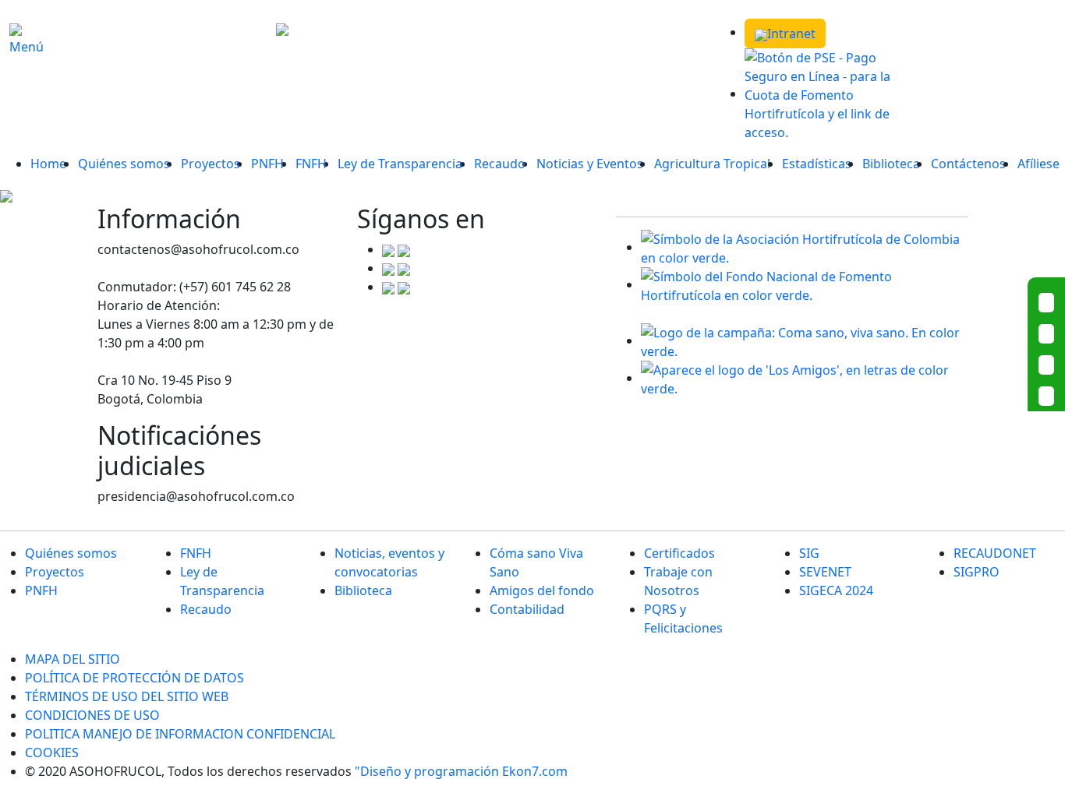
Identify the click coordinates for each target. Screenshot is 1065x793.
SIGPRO (977, 571)
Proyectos (210, 163)
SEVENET (825, 571)
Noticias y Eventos (589, 163)
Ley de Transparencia (400, 163)
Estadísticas (816, 163)
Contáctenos (968, 163)
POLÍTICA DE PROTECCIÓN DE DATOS (134, 677)
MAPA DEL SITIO (72, 659)
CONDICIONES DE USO (92, 715)
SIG (809, 553)
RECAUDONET (995, 553)
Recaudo (499, 163)
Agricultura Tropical (712, 163)
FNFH (311, 163)
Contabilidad (527, 609)
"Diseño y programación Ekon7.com (461, 771)
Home (48, 163)
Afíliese (1038, 163)
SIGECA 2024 (836, 590)
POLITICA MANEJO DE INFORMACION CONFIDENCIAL (180, 733)
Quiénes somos (124, 163)
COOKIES (52, 752)
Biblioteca (891, 163)
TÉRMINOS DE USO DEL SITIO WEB (126, 696)
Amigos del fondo (542, 590)
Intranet (791, 33)
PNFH (267, 163)
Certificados (679, 553)
